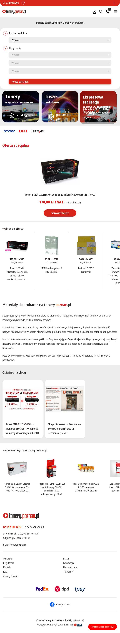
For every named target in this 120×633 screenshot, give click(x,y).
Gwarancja (68, 563)
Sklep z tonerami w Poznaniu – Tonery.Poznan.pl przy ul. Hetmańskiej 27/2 (64, 429)
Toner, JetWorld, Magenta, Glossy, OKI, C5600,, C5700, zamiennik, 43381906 (17, 273)
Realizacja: (69, 624)
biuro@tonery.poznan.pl (15, 544)
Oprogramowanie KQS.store (50, 624)
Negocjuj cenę (70, 567)
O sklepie (7, 558)
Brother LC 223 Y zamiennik (86, 269)
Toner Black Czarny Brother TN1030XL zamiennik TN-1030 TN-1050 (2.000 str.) (17, 487)
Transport (68, 571)
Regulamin (8, 563)
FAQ (5, 571)
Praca (66, 558)
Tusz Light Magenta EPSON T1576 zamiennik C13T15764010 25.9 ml (86, 487)
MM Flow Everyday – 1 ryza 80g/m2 (51, 269)
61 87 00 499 (12, 3)
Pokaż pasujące (20, 81)
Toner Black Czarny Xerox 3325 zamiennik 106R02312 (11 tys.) (60, 194)
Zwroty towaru (10, 576)
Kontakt (7, 567)
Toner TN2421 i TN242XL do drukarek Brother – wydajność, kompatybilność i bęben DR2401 (22, 429)
